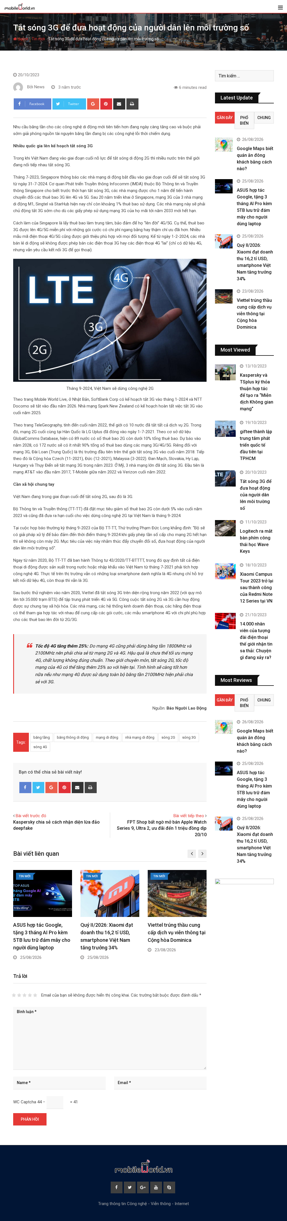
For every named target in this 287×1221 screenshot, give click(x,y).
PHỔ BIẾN (244, 120)
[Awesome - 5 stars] (35, 995)
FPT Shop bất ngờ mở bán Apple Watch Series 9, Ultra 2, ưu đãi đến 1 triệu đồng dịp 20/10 (162, 828)
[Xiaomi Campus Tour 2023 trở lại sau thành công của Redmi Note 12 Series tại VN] (225, 571)
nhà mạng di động (139, 737)
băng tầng (41, 737)
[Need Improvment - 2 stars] (19, 995)
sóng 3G (189, 737)
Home (22, 39)
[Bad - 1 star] (14, 995)
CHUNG (264, 117)
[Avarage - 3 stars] (24, 995)
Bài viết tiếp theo (188, 815)
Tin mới (38, 39)
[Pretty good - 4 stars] (30, 995)
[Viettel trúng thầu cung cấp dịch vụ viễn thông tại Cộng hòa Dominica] (224, 296)
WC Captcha (24, 1101)
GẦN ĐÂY (225, 117)
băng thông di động (73, 737)
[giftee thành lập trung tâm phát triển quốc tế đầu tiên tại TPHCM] (225, 429)
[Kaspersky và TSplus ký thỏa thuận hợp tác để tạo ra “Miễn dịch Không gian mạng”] (225, 372)
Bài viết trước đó (31, 815)
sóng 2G (168, 737)
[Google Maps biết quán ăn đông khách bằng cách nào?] (224, 144)
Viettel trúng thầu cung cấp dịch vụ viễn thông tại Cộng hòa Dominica (176, 932)
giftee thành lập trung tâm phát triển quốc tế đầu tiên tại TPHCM (256, 445)
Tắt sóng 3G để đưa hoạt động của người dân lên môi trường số (256, 495)
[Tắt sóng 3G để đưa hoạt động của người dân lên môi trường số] (225, 478)
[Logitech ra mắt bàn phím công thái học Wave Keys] (225, 528)
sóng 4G (40, 747)
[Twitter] (39, 787)
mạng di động (107, 737)
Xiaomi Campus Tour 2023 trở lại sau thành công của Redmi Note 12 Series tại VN (256, 588)
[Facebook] (25, 787)
